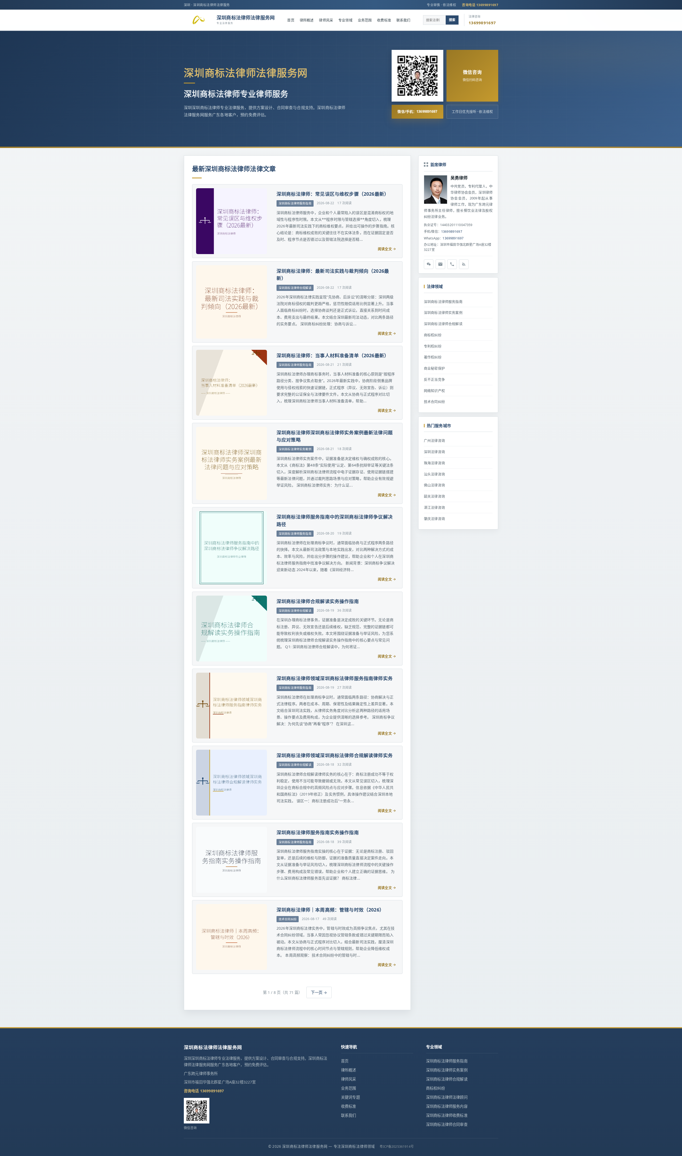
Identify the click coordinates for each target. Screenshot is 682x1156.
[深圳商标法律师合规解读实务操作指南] (231, 628)
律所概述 (307, 20)
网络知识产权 (434, 390)
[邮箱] (440, 264)
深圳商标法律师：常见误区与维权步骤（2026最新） (333, 194)
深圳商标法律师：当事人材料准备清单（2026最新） (333, 355)
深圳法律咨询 (434, 451)
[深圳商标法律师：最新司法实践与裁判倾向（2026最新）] (231, 302)
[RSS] (464, 264)
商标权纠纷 (432, 334)
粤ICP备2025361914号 (397, 1146)
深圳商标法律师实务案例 (443, 312)
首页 (290, 20)
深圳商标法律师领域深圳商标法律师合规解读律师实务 (335, 755)
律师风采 (326, 20)
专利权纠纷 (432, 346)
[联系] (452, 264)
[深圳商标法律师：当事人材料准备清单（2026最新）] (231, 382)
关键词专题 (350, 1097)
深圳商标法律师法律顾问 (447, 1097)
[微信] (428, 264)
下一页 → (319, 992)
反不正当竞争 (434, 379)
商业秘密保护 (434, 368)
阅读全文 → (387, 248)
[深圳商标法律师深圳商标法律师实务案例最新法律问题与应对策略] (231, 463)
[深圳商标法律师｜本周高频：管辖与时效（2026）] (231, 937)
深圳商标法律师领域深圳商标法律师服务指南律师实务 (335, 678)
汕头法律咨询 (434, 474)
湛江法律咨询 (434, 507)
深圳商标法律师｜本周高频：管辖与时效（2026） (330, 909)
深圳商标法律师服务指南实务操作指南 (318, 832)
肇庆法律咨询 (434, 518)
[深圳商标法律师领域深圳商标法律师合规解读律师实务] (231, 782)
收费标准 (384, 20)
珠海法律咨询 (434, 462)
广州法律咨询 (434, 440)
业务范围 (365, 20)
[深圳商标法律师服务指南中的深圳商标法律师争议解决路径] (231, 547)
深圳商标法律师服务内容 (447, 1106)
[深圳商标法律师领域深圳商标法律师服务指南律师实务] (231, 705)
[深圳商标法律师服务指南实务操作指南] (231, 859)
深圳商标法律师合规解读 (443, 323)
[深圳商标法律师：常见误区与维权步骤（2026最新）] (231, 221)
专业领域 (345, 20)
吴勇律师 (459, 178)
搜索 (452, 20)
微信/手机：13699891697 (417, 111)
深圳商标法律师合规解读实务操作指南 (318, 601)
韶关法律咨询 (434, 496)
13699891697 (451, 231)
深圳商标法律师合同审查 (447, 1124)
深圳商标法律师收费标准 (447, 1115)
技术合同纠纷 (434, 401)
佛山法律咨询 (434, 485)
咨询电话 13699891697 (480, 5)
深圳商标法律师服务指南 (443, 301)
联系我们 (403, 20)
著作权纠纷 (432, 357)
